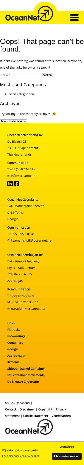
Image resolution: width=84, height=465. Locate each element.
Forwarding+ (16, 336)
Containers (15, 343)
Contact (10, 409)
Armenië (13, 362)
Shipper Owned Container (26, 369)
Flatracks (13, 330)
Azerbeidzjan (16, 356)
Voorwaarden (61, 416)
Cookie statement (35, 416)
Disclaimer (27, 409)
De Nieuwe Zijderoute (23, 381)
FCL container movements (26, 375)
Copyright (45, 409)
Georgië (13, 349)
